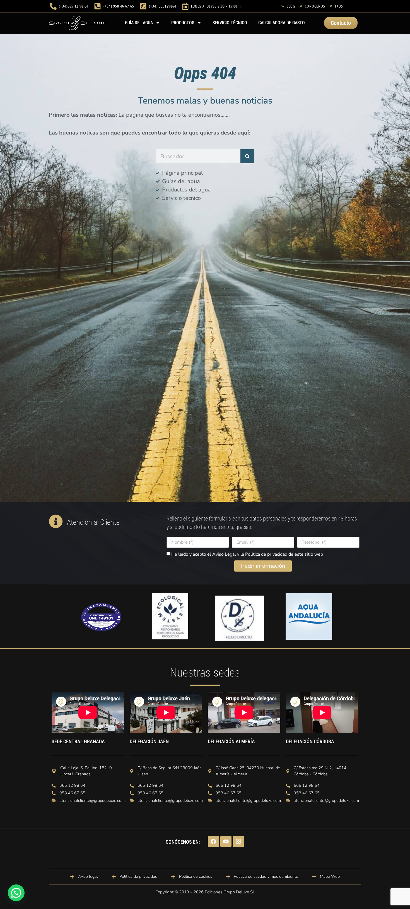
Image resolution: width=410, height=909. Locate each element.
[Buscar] (247, 156)
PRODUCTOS (182, 22)
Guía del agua (139, 22)
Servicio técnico (230, 22)
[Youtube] (225, 841)
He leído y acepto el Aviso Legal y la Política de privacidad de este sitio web (247, 554)
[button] (16, 892)
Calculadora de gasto (281, 22)
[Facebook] (213, 841)
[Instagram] (238, 841)
